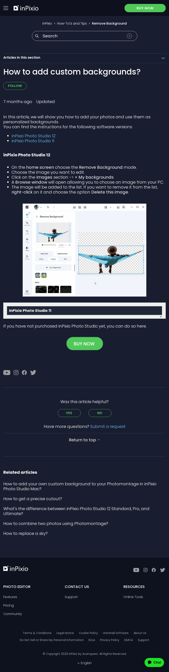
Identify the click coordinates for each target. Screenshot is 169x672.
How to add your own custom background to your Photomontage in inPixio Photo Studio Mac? (79, 486)
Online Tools (133, 597)
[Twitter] (33, 372)
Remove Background (109, 23)
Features (10, 597)
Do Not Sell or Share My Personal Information (52, 640)
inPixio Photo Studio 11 (33, 141)
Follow (15, 85)
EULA (92, 640)
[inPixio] (26, 8)
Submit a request (108, 426)
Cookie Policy (88, 633)
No (100, 413)
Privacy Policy (109, 640)
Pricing (8, 605)
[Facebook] (24, 372)
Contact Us (77, 586)
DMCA (128, 640)
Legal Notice (65, 633)
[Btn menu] (6, 8)
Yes (69, 413)
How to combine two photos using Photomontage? (55, 523)
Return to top (83, 440)
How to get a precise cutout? (32, 499)
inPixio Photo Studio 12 (33, 136)
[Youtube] (6, 372)
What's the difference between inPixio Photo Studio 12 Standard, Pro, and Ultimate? (76, 511)
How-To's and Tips (72, 23)
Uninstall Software (116, 633)
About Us (140, 633)
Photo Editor (17, 586)
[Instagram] (16, 372)
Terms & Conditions (37, 633)
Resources (134, 586)
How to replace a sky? (25, 533)
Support (71, 597)
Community (12, 614)
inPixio (47, 23)
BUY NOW (145, 8)
